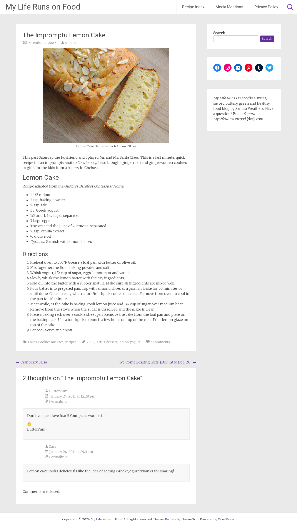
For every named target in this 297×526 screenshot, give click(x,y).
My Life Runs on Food (42, 7)
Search (219, 33)
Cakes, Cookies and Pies (45, 342)
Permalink (58, 401)
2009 (90, 342)
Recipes (70, 342)
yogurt (135, 342)
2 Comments (160, 342)
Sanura (70, 43)
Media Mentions (229, 7)
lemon (124, 342)
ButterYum (58, 391)
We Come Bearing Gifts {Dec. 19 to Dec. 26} (157, 362)
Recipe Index (193, 7)
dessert (111, 342)
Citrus (100, 342)
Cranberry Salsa (31, 362)
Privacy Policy (266, 7)
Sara (52, 446)
